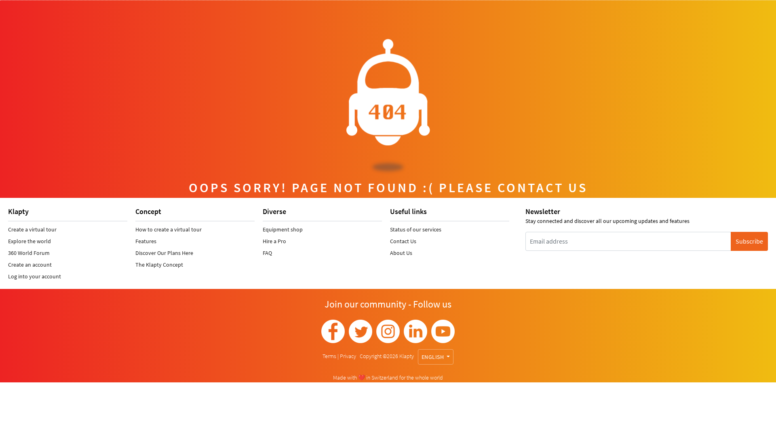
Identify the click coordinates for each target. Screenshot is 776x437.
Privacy (348, 356)
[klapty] (333, 331)
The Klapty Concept (159, 264)
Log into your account (34, 276)
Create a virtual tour (32, 229)
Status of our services (415, 229)
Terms (330, 356)
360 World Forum (29, 253)
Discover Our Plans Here (164, 253)
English (433, 357)
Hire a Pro (274, 241)
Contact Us (403, 241)
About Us (401, 253)
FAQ (267, 253)
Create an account (30, 264)
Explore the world (29, 241)
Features (145, 241)
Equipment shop (283, 229)
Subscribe (749, 241)
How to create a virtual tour (168, 229)
